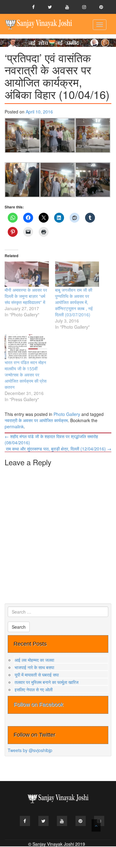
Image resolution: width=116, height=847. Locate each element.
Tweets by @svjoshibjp (30, 750)
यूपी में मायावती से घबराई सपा (37, 675)
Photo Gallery (67, 414)
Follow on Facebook (38, 704)
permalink (14, 426)
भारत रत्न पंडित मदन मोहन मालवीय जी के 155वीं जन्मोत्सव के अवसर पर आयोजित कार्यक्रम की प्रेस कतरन (25, 374)
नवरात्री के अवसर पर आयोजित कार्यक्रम (36, 420)
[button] (22, 135)
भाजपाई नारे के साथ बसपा (34, 667)
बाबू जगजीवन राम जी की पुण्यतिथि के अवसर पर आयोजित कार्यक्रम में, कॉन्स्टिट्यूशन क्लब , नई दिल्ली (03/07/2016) (74, 302)
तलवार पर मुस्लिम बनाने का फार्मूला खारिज (47, 682)
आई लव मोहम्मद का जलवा (34, 660)
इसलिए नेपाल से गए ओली (34, 689)
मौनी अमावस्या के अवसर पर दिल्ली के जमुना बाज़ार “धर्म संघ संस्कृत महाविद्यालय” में (26, 296)
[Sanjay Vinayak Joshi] (38, 24)
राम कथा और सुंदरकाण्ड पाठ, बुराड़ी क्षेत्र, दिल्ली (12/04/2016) (58, 449)
